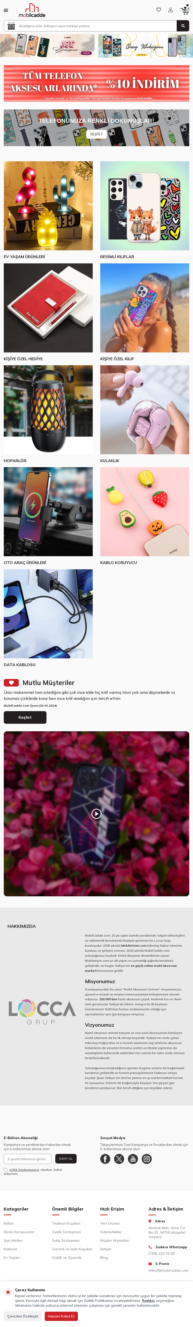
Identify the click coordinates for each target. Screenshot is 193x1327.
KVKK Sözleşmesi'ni (24, 1170)
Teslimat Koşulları (66, 1223)
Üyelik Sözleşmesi (66, 1232)
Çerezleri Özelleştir (22, 1316)
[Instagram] (147, 1159)
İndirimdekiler (111, 1232)
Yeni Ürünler (110, 1223)
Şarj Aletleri (13, 1240)
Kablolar (10, 1249)
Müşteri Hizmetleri (114, 1240)
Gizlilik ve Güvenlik (66, 1257)
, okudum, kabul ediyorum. (33, 1172)
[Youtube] (133, 1159)
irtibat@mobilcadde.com (168, 1270)
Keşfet (25, 717)
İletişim (105, 1249)
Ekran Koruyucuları (19, 1232)
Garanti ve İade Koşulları (72, 1249)
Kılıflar (9, 1223)
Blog (104, 1257)
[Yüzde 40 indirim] (96, 83)
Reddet (148, 1300)
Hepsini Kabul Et (61, 1316)
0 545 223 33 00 (162, 1253)
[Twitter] (119, 1159)
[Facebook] (105, 1159)
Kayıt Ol (66, 1158)
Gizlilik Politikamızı (98, 1300)
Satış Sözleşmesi (66, 1240)
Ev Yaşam (12, 1257)
